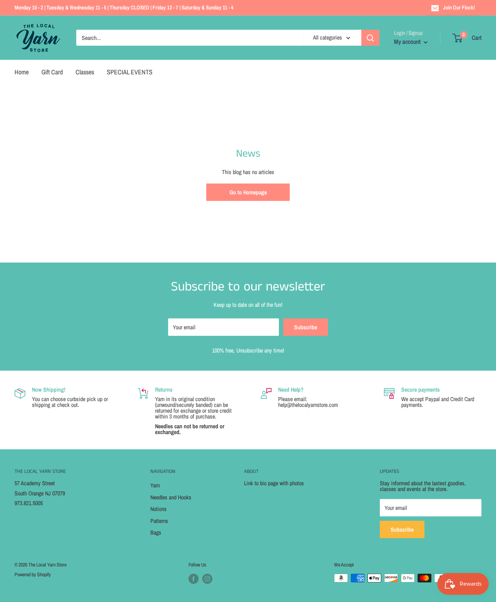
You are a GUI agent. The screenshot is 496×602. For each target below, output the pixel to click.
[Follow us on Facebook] (193, 579)
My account (408, 41)
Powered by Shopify (33, 574)
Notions (158, 509)
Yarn (155, 485)
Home (22, 72)
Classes (85, 72)
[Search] (370, 38)
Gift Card (52, 72)
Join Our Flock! (459, 7)
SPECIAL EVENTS (130, 72)
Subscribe (305, 327)
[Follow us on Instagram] (207, 579)
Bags (155, 532)
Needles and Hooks (170, 497)
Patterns (159, 521)
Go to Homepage (248, 192)
